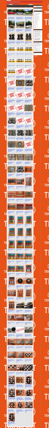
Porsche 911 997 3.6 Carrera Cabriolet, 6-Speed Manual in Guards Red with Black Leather (37, 32)
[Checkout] (40, 6)
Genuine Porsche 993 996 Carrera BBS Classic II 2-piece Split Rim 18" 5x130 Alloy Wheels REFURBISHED (37, 39)
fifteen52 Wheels (36, 18)
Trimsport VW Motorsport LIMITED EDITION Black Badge (37, 43)
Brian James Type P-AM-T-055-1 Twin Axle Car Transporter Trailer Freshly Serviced (37, 36)
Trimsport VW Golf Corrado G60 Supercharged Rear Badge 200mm (37, 45)
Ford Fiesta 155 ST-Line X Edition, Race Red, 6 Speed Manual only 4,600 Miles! (37, 34)
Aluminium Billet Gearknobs (37, 13)
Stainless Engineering (36, 17)
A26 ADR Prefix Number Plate (37, 37)
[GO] (40, 9)
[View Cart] (37, 6)
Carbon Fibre (35, 15)
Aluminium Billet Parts (36, 14)
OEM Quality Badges (36, 16)
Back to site (8, 0)
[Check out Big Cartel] (35, 55)
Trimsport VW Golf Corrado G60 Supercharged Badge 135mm (37, 50)
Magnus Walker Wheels (37, 19)
